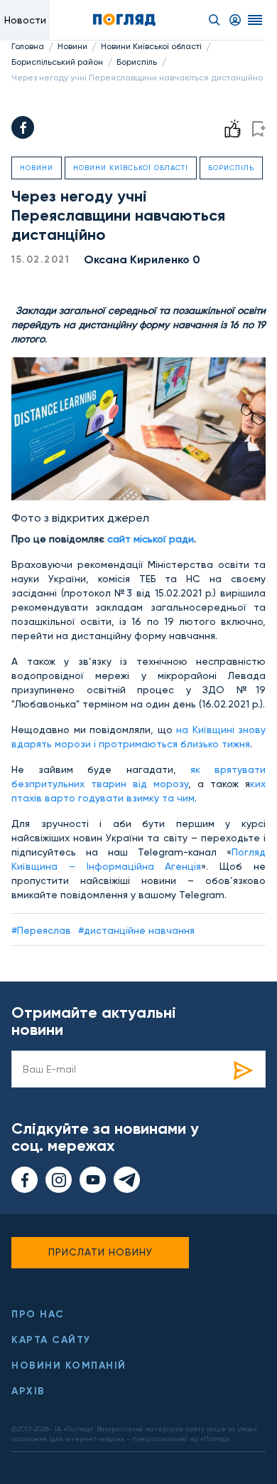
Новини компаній (68, 1365)
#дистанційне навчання (136, 930)
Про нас (38, 1314)
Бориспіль (136, 62)
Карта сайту (51, 1340)
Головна (27, 46)
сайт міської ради (150, 538)
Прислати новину (100, 1252)
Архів (28, 1391)
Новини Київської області (151, 46)
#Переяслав (41, 930)
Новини (72, 46)
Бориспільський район (57, 62)
